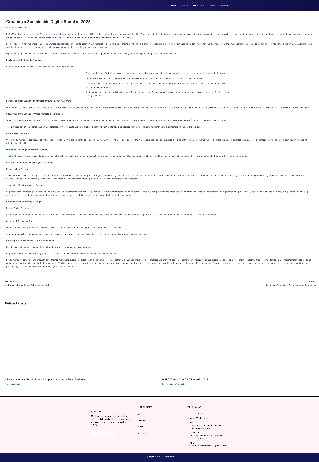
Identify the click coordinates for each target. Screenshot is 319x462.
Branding (9, 384)
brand (13, 156)
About (140, 414)
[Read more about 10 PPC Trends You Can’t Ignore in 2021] (237, 342)
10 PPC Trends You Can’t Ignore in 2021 (184, 379)
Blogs (140, 427)
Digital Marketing (168, 384)
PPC (40, 34)
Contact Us (142, 433)
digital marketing (109, 107)
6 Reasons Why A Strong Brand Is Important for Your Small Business (45, 379)
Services (141, 420)
